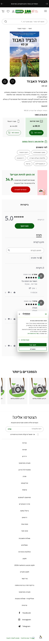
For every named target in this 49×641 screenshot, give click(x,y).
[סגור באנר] (19, 314)
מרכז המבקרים (24, 504)
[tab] (24, 204)
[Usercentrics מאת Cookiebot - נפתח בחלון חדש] (29, 314)
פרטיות (24, 605)
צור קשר (25, 578)
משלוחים (24, 545)
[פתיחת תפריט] (45, 11)
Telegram (26, 626)
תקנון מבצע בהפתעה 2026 (24, 565)
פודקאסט (24, 483)
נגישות (24, 490)
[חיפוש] (6, 21)
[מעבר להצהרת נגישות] (41, 638)
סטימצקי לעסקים (24, 497)
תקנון (25, 558)
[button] (13, 11)
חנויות (24, 449)
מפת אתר (24, 524)
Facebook (26, 613)
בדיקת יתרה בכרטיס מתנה (24, 585)
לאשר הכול (33, 345)
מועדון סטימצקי (24, 463)
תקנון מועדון (24, 572)
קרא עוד (44, 106)
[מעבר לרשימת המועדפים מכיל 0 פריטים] (8, 11)
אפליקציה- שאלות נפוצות (24, 598)
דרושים (24, 517)
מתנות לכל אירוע (24, 470)
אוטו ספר (24, 531)
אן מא (44, 85)
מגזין (24, 476)
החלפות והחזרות (24, 552)
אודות (24, 443)
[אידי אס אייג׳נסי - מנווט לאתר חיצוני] (20, 638)
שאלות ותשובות (24, 538)
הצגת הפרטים (25, 340)
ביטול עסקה (24, 510)
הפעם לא (32, 349)
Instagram (26, 619)
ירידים (24, 456)
